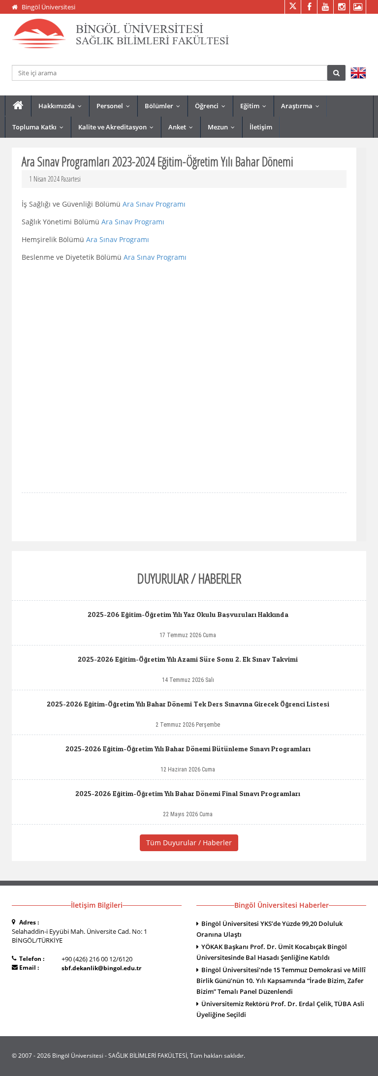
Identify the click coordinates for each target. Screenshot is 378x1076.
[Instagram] (341, 7)
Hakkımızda (62, 105)
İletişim (261, 127)
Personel (115, 105)
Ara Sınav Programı (154, 204)
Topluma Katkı (40, 127)
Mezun (223, 127)
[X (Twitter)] (292, 7)
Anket (182, 127)
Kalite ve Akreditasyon (118, 127)
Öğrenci (212, 105)
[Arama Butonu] (336, 73)
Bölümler (165, 105)
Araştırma (302, 105)
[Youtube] (325, 7)
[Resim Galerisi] (357, 7)
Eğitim (255, 105)
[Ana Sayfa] (18, 105)
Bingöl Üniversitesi (48, 6)
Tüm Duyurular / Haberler (189, 842)
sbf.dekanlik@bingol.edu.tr (101, 968)
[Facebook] (309, 7)
